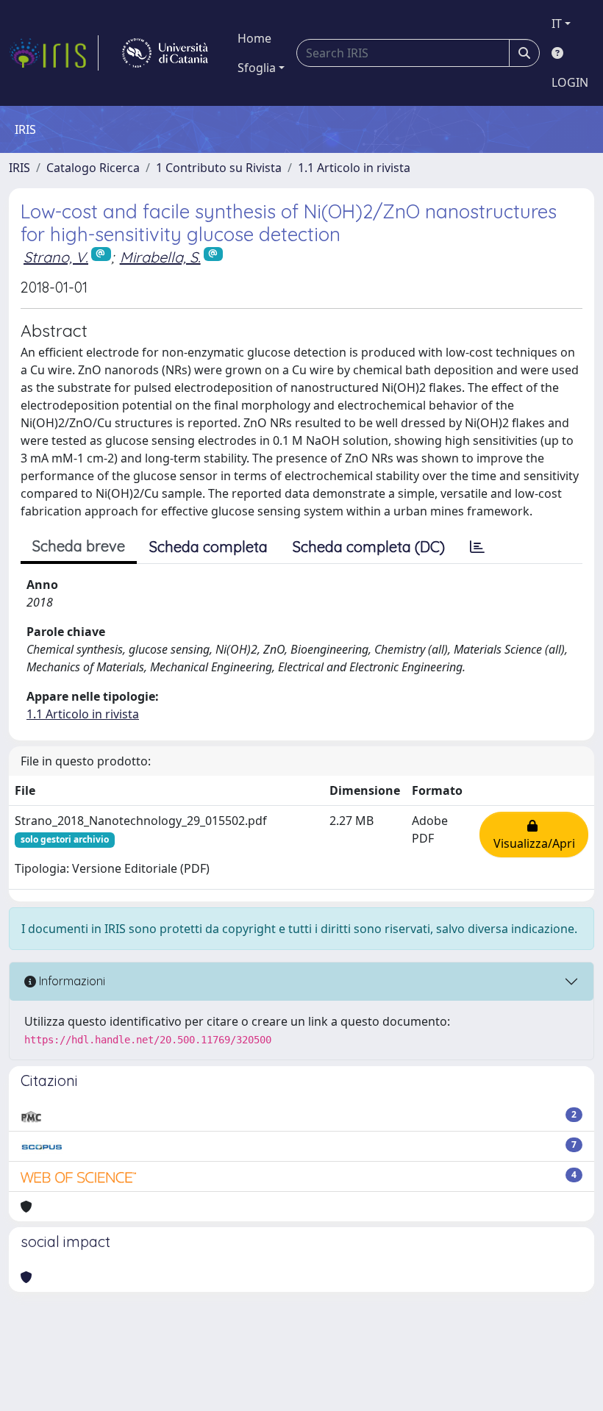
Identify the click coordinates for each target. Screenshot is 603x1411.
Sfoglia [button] (257, 68)
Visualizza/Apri (534, 834)
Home (254, 38)
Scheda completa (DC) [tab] (369, 546)
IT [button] (557, 23)
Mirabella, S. (160, 257)
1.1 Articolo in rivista (354, 168)
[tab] (477, 547)
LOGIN (570, 82)
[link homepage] (54, 53)
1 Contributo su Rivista (219, 168)
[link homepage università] (165, 53)
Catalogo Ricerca (93, 168)
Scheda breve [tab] (78, 546)
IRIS (19, 168)
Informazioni (70, 981)
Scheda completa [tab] (208, 546)
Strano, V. (56, 257)
